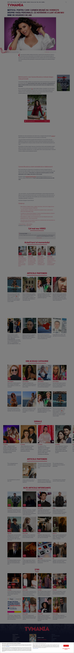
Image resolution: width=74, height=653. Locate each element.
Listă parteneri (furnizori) (35, 648)
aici (10, 649)
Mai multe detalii (7, 646)
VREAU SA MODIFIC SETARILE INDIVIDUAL (66, 649)
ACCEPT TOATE (66, 645)
